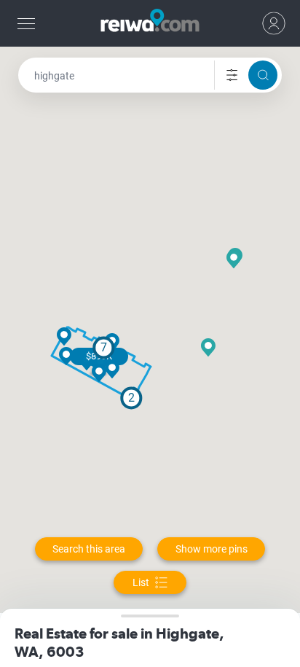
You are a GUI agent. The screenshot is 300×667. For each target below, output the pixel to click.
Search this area (88, 549)
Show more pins (211, 549)
